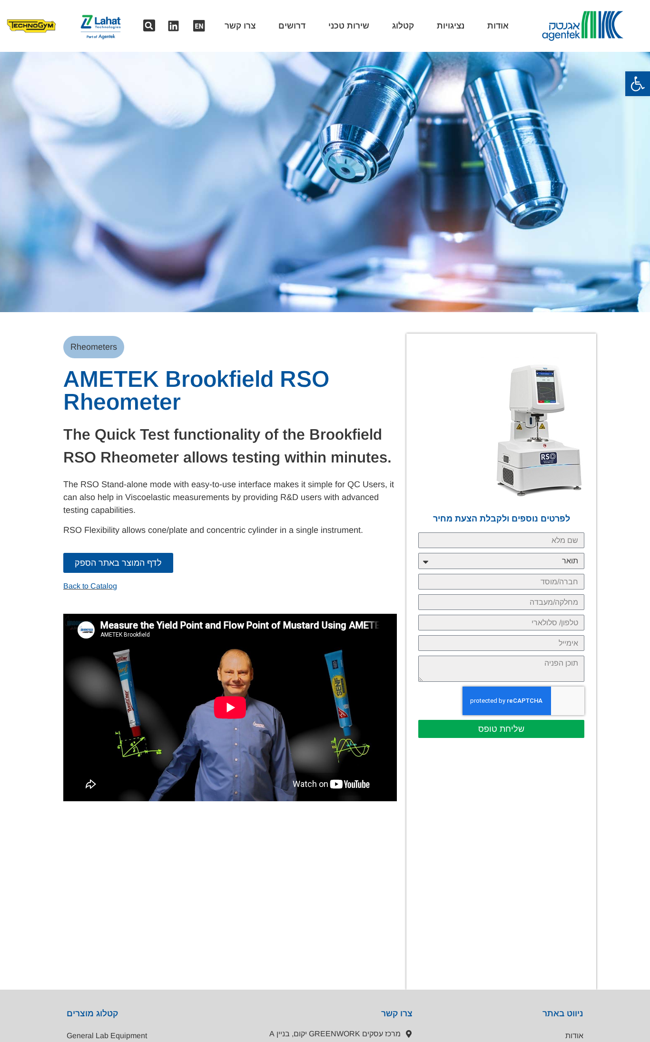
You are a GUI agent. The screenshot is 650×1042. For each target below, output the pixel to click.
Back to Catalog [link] (90, 586)
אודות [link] (498, 25)
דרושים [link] (291, 25)
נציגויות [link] (450, 25)
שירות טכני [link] (348, 25)
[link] (637, 83)
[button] (149, 25)
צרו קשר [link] (240, 25)
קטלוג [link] (403, 25)
